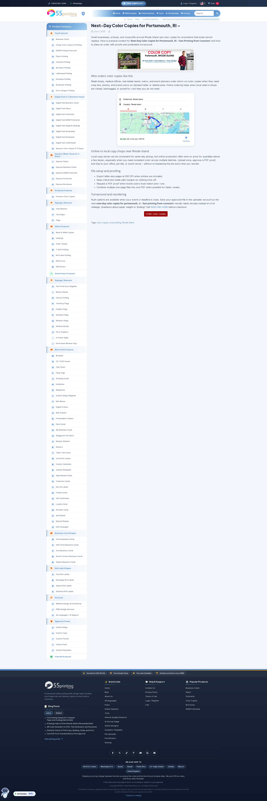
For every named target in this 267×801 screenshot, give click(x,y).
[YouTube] (140, 753)
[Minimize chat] (5, 796)
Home (129, 19)
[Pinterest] (133, 753)
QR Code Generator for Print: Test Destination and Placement (72, 727)
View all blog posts (52, 739)
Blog (137, 19)
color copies (102, 222)
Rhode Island (128, 222)
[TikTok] (126, 753)
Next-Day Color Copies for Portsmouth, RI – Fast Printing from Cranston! (191, 19)
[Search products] (217, 13)
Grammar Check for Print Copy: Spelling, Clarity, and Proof (70, 730)
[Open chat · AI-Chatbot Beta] (7, 792)
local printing (115, 222)
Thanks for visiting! (133, 795)
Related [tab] (59, 713)
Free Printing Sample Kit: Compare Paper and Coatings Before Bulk (61, 719)
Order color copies (156, 213)
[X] (119, 753)
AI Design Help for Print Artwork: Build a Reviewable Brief (70, 723)
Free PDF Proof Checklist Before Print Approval (66, 734)
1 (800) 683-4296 (58, 3)
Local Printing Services (151, 19)
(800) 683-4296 (159, 207)
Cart (214, 3)
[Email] (154, 753)
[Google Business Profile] (147, 753)
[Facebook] (112, 753)
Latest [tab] (48, 713)
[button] (160, 13)
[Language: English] (203, 3)
